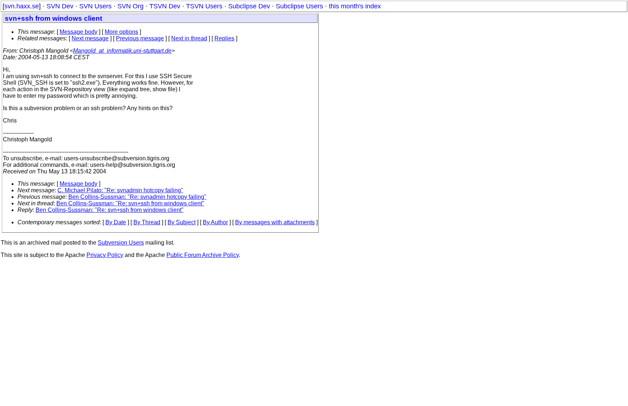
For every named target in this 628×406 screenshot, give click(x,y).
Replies (224, 38)
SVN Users (95, 6)
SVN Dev (60, 6)
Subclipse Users (299, 6)
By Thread (146, 222)
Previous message (140, 38)
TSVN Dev (164, 6)
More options (121, 32)
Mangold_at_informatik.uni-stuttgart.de (122, 51)
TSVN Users (204, 6)
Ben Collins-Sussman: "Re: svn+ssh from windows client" (130, 203)
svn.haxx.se (21, 6)
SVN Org (130, 6)
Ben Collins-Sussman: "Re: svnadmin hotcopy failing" (137, 197)
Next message (90, 38)
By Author (215, 222)
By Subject (182, 222)
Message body (78, 32)
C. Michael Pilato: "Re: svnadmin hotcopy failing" (120, 190)
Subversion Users (121, 243)
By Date (115, 222)
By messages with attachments (275, 222)
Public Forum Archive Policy (202, 255)
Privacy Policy (104, 255)
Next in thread (189, 38)
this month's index (355, 6)
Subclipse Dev (249, 6)
